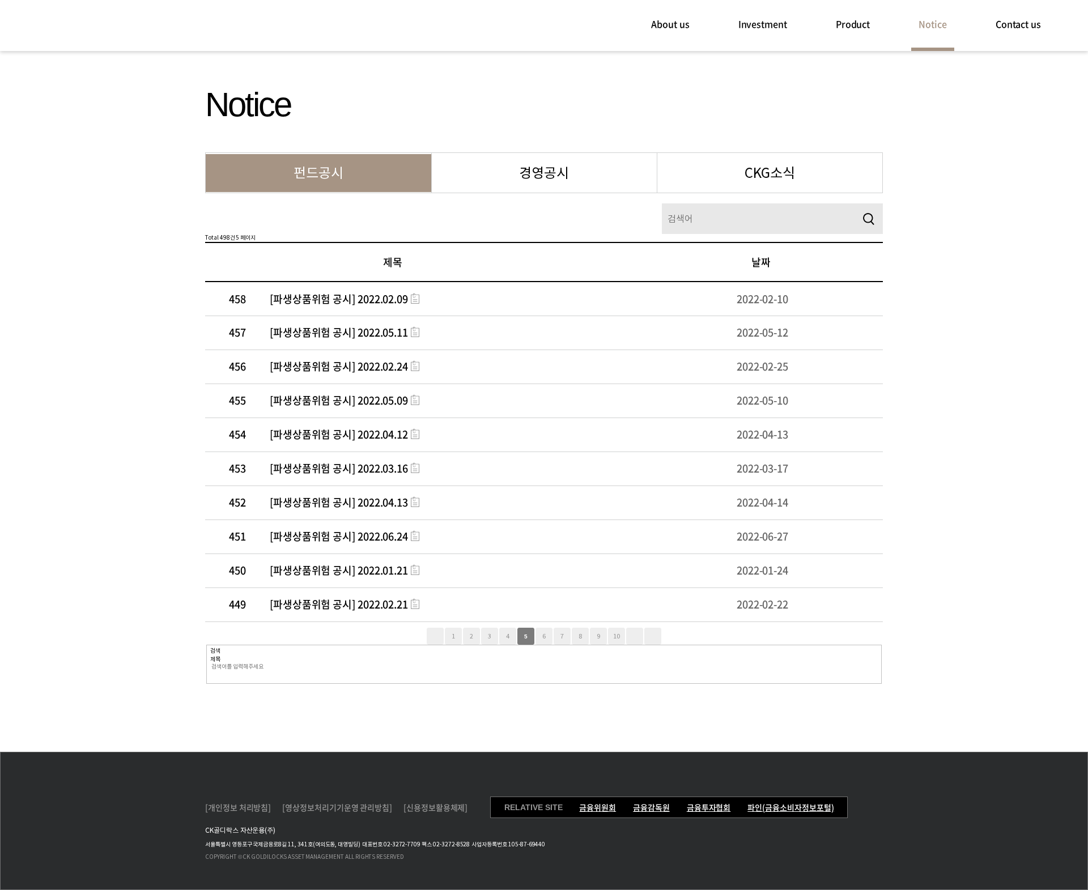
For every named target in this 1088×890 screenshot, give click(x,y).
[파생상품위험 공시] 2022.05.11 (339, 332)
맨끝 (652, 636)
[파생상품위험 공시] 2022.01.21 (339, 570)
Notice (933, 24)
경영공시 (544, 173)
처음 (435, 636)
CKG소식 (770, 173)
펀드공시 (318, 173)
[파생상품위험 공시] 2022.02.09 (339, 299)
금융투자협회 (709, 807)
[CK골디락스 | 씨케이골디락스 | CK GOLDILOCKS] (90, 24)
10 (616, 636)
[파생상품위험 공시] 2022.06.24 (339, 536)
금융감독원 (651, 807)
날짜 (761, 262)
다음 (634, 636)
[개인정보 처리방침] (238, 807)
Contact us (1018, 24)
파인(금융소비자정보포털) (790, 807)
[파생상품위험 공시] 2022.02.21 (339, 604)
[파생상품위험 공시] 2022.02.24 (339, 366)
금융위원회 (597, 807)
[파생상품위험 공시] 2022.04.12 (339, 434)
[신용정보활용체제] (435, 807)
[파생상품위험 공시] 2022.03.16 (339, 468)
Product (853, 24)
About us (670, 24)
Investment (762, 24)
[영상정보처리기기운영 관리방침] (337, 807)
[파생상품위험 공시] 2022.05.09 (339, 400)
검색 (868, 219)
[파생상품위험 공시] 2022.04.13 (339, 502)
